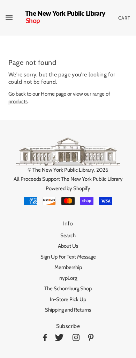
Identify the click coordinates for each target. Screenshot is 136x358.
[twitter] (59, 338)
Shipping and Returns (68, 310)
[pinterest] (91, 338)
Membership (68, 267)
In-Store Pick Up (68, 299)
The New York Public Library (63, 170)
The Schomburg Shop (68, 288)
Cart (124, 18)
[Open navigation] (15, 17)
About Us (68, 246)
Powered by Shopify (68, 188)
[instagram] (76, 338)
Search (68, 235)
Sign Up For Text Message (68, 257)
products (18, 101)
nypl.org (68, 278)
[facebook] (45, 338)
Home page (53, 94)
